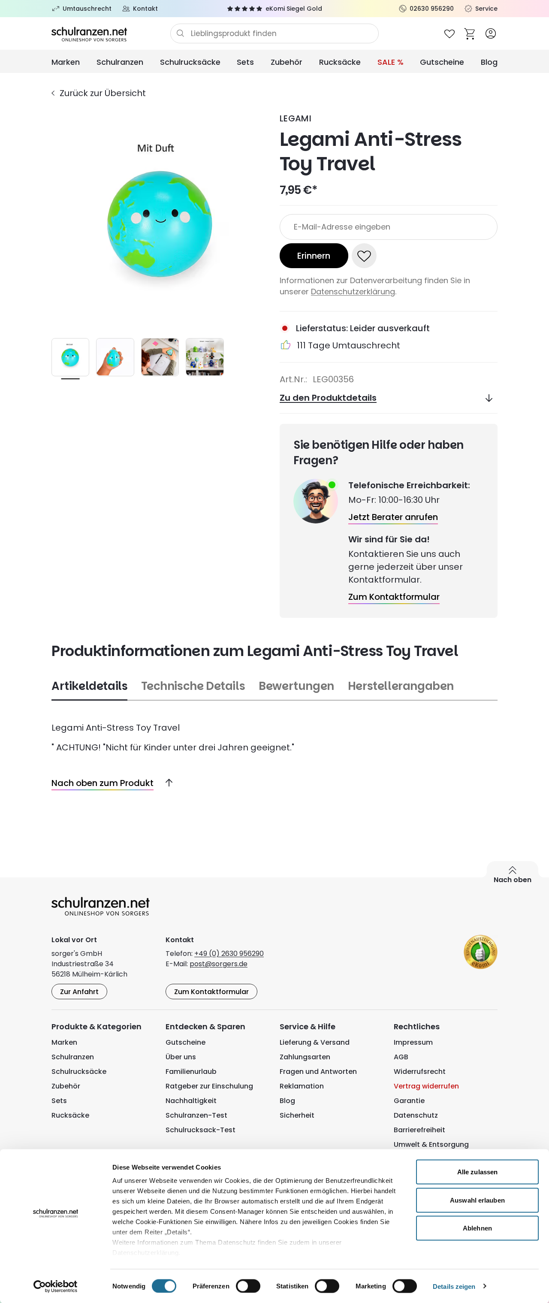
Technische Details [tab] (193, 686)
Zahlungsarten (305, 1057)
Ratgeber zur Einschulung (209, 1086)
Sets (245, 62)
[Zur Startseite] (110, 33)
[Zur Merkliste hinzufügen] (364, 255)
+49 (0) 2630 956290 (229, 953)
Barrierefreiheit (419, 1130)
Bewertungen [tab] (296, 686)
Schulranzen (120, 62)
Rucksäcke (340, 62)
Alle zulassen (477, 1172)
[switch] (248, 1286)
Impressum (413, 1042)
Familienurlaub (191, 1071)
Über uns (181, 1057)
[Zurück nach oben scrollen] (166, 783)
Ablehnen (477, 1228)
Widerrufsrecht (420, 1071)
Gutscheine (442, 62)
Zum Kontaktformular (211, 992)
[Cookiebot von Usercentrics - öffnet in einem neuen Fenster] (55, 1286)
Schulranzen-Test (196, 1115)
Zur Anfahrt (79, 992)
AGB (401, 1057)
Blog (489, 62)
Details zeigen (454, 1286)
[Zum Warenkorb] (470, 33)
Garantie (409, 1101)
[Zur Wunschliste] (449, 33)
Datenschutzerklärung (353, 291)
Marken (65, 62)
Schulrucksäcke (190, 62)
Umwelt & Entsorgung (431, 1144)
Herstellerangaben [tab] (401, 686)
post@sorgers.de (218, 964)
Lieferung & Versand (315, 1042)
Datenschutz (416, 1115)
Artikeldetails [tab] (89, 686)
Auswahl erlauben (477, 1199)
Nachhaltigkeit (191, 1101)
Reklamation (302, 1086)
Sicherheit (297, 1115)
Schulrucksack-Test (200, 1130)
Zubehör (286, 62)
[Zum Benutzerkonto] (491, 33)
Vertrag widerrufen (426, 1086)
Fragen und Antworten (318, 1071)
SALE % (390, 62)
